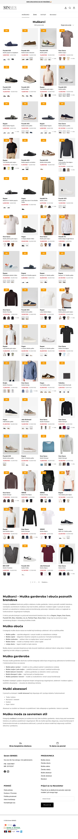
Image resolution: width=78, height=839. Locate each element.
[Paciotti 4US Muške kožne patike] (29, 118)
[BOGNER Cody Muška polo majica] (11, 341)
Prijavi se (47, 805)
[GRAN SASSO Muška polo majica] (48, 231)
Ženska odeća (45, 769)
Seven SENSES (12, 820)
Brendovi (53, 15)
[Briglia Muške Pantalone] (11, 378)
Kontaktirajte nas (9, 803)
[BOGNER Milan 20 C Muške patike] (66, 524)
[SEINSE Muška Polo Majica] (29, 487)
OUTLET (43, 15)
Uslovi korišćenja (9, 799)
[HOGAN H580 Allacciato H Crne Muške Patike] (29, 194)
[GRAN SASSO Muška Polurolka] (11, 305)
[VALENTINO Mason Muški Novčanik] (66, 378)
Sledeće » (45, 582)
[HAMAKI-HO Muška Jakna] (48, 193)
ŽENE (35, 15)
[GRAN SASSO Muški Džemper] (66, 414)
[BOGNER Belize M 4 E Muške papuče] (29, 268)
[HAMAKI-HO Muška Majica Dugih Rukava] (66, 231)
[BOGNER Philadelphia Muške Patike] (11, 268)
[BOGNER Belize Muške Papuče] (11, 118)
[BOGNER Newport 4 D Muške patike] (48, 341)
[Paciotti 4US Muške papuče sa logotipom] (11, 45)
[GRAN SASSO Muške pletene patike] (66, 118)
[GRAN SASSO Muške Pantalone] (48, 414)
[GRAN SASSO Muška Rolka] (66, 561)
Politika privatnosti (10, 796)
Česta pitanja (8, 790)
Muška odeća (45, 766)
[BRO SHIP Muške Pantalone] (11, 561)
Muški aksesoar (46, 773)
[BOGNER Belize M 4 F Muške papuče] (11, 193)
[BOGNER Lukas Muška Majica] (48, 305)
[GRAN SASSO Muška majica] (66, 45)
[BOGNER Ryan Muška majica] (11, 524)
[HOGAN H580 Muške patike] (11, 414)
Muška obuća (45, 760)
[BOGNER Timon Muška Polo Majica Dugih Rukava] (66, 156)
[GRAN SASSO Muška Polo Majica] (66, 341)
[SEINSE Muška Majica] (48, 524)
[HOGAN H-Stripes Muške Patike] (29, 231)
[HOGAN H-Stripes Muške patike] (29, 341)
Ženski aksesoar (46, 776)
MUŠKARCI (25, 15)
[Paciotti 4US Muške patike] (48, 45)
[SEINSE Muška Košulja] (48, 487)
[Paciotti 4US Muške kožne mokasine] (29, 45)
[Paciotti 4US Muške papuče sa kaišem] (29, 155)
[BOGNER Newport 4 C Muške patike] (48, 268)
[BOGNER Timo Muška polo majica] (48, 82)
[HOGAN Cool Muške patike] (48, 378)
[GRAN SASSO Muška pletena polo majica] (11, 231)
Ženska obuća (45, 763)
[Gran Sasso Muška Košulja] (29, 378)
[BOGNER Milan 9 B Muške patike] (29, 451)
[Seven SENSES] (10, 8)
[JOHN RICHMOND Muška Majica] (48, 561)
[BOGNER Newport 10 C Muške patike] (66, 268)
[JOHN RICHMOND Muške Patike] (29, 414)
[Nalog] (65, 8)
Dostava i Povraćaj (10, 793)
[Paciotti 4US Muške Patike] (11, 82)
